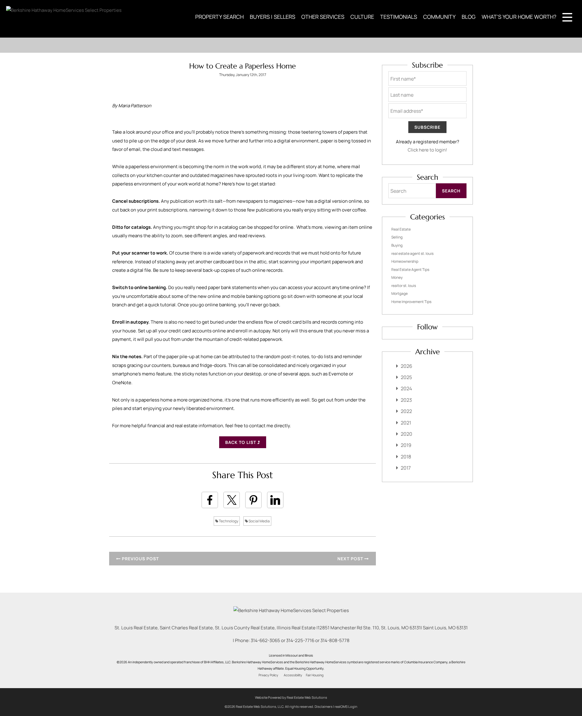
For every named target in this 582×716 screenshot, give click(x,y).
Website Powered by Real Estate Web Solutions (291, 697)
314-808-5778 (335, 640)
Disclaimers (324, 706)
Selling (397, 237)
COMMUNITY (439, 16)
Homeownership (404, 261)
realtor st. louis (403, 285)
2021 (406, 422)
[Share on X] (231, 500)
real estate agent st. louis (412, 253)
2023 (406, 400)
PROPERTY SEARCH (219, 16)
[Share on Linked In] (275, 500)
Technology (228, 521)
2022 (406, 411)
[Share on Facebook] (210, 500)
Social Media (259, 521)
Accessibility (293, 675)
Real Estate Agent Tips (410, 269)
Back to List (241, 442)
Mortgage (399, 293)
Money (397, 277)
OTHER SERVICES (322, 16)
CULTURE (362, 16)
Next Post (350, 558)
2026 (406, 366)
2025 (406, 377)
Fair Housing (314, 675)
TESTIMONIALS (398, 16)
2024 (406, 388)
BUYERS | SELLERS (272, 16)
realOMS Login (346, 706)
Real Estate (401, 229)
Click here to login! (427, 150)
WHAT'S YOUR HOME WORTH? (519, 16)
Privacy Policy (268, 675)
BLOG (469, 16)
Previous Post (140, 558)
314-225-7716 (300, 640)
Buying (397, 245)
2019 (406, 445)
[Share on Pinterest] (253, 500)
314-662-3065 (265, 640)
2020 (406, 434)
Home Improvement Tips (411, 301)
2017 (406, 468)
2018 (406, 456)
